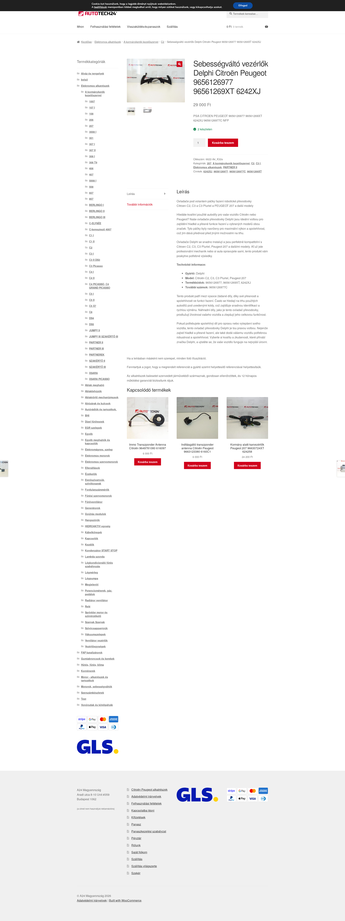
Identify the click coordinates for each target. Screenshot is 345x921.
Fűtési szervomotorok (98, 495)
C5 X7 (92, 306)
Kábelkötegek (93, 532)
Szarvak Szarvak (95, 622)
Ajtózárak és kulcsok (98, 403)
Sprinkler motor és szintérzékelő (96, 614)
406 (91, 168)
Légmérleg (91, 572)
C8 (90, 312)
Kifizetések (138, 817)
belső (84, 79)
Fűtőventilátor (93, 502)
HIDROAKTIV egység (97, 526)
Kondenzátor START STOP (101, 550)
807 (91, 199)
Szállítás (172, 26)
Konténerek (88, 671)
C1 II (92, 241)
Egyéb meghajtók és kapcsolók (97, 441)
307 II (92, 150)
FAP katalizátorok (91, 652)
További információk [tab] (140, 204)
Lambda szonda (95, 556)
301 (91, 138)
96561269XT (254, 171)
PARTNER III (96, 348)
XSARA (93, 373)
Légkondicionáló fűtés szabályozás (99, 564)
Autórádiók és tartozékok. (101, 409)
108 (91, 113)
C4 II (92, 278)
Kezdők (89, 544)
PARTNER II (230, 167)
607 (91, 193)
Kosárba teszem (223, 143)
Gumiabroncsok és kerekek (97, 658)
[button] (179, 64)
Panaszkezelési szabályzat (148, 831)
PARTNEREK (96, 354)
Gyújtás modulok (95, 514)
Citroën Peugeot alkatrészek (149, 789)
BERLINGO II (97, 211)
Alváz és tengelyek (92, 73)
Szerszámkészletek (92, 692)
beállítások (100, 7)
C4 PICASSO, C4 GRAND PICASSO (99, 285)
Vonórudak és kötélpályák (97, 705)
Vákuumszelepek (95, 634)
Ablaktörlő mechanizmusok (101, 397)
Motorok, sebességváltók (96, 686)
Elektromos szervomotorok (101, 461)
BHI (87, 415)
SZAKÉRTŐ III (97, 367)
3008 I (92, 132)
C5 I (91, 294)
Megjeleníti (91, 584)
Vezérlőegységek (95, 646)
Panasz (136, 824)
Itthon (80, 26)
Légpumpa (91, 578)
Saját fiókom (139, 852)
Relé (87, 606)
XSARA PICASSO (99, 379)
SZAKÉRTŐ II (97, 360)
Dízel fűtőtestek (94, 421)
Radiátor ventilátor (96, 600)
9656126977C (237, 171)
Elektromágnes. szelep (99, 449)
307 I (92, 144)
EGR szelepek (93, 427)
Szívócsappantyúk (96, 628)
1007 (92, 101)
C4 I (91, 272)
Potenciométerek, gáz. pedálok (98, 592)
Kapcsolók (91, 538)
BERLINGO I (96, 205)
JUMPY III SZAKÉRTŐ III (103, 336)
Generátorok (92, 508)
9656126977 (221, 171)
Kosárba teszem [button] (147, 462)
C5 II (92, 300)
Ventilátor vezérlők (96, 640)
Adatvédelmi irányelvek (146, 796)
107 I (92, 107)
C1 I (91, 235)
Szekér (135, 873)
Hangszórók (92, 520)
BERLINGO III (97, 217)
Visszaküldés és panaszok (143, 26)
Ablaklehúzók (93, 391)
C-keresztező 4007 (100, 229)
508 (91, 186)
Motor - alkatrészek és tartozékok (94, 678)
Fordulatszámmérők (97, 489)
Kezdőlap (86, 42)
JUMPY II (94, 330)
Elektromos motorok (97, 455)
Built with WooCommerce (125, 900)
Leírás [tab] (131, 194)
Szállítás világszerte (144, 866)
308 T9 (93, 162)
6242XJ (207, 171)
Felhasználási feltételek (105, 26)
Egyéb (89, 434)
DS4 (91, 318)
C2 (162, 42)
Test (83, 699)
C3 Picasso (96, 266)
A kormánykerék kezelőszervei (141, 42)
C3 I (258, 163)
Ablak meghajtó (94, 385)
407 (91, 174)
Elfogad (242, 5)
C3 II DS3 (94, 260)
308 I (92, 156)
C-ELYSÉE (95, 223)
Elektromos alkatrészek (108, 42)
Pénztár (136, 838)
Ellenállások (92, 468)
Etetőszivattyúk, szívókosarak (95, 481)
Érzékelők (91, 474)
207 (209, 163)
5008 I (92, 180)
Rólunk (136, 845)
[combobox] (247, 13)
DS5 (91, 324)
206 (91, 119)
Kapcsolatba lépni (142, 810)
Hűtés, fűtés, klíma (92, 664)
